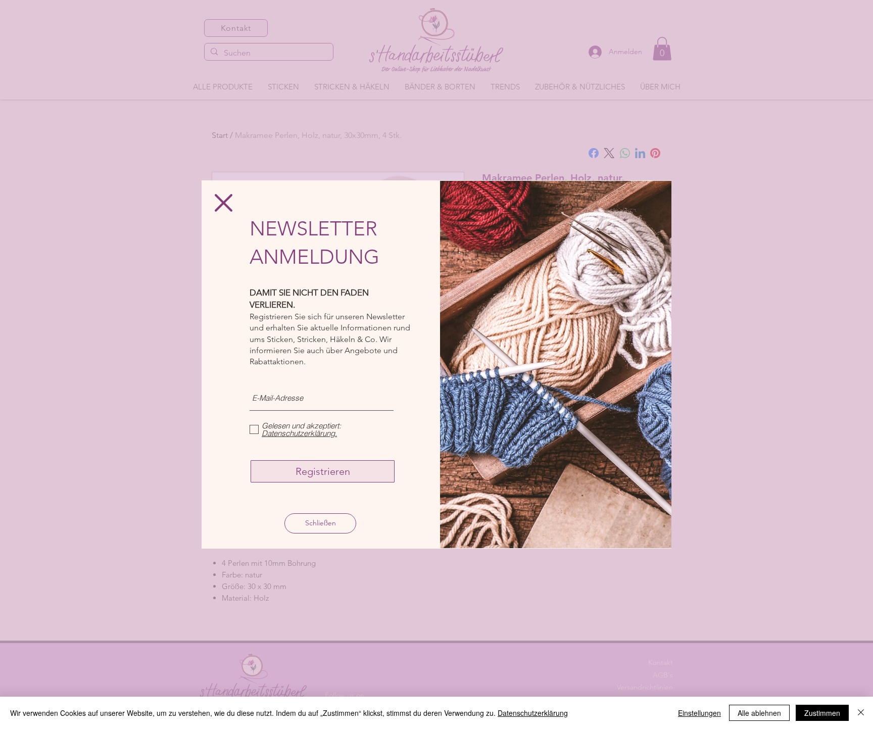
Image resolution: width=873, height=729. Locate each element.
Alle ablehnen (759, 713)
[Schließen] (861, 713)
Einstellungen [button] (699, 713)
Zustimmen (822, 713)
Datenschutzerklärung (533, 713)
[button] (223, 203)
